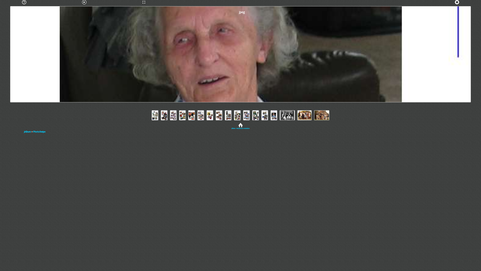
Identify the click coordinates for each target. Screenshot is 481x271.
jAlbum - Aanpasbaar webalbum (240, 128)
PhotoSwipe (39, 131)
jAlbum (27, 131)
